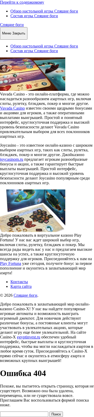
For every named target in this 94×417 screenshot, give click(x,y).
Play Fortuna (10, 263)
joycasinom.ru (11, 159)
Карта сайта (21, 286)
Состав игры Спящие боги (34, 16)
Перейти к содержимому (22, 2)
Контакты (19, 281)
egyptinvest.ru (28, 337)
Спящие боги (12, 24)
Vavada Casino (12, 108)
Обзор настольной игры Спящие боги (44, 11)
